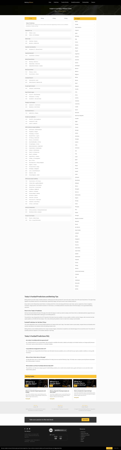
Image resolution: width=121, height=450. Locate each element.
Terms (82, 439)
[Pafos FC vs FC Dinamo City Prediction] (70, 152)
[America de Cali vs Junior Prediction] (70, 80)
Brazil (76, 83)
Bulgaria (77, 86)
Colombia (77, 100)
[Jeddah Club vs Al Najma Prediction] (70, 113)
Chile (76, 92)
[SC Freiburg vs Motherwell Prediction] (70, 138)
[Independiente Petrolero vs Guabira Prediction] (70, 66)
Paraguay (77, 206)
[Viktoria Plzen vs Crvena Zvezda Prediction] (70, 187)
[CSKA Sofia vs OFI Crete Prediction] (70, 197)
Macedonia (77, 180)
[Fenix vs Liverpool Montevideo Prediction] (70, 220)
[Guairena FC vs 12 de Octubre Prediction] (70, 105)
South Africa (77, 247)
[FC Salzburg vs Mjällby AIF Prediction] (70, 189)
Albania (76, 45)
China (76, 95)
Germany (77, 36)
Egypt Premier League (29, 92)
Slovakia (76, 241)
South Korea (77, 250)
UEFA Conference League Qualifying (32, 127)
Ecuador (77, 118)
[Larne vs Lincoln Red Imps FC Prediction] (70, 171)
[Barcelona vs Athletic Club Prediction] (70, 43)
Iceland (76, 142)
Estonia (76, 124)
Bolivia (76, 77)
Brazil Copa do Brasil (29, 69)
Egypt (76, 121)
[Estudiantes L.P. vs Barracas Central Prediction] (70, 49)
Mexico (76, 186)
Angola (76, 51)
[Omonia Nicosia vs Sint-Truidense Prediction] (70, 185)
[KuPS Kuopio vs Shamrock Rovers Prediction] (70, 129)
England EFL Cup (28, 30)
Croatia (76, 106)
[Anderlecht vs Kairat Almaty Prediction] (70, 201)
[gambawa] (58, 430)
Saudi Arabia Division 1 (29, 110)
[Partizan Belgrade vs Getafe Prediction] (70, 175)
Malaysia (77, 183)
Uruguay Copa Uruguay (29, 215)
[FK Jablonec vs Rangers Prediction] (70, 131)
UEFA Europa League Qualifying (31, 178)
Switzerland (77, 256)
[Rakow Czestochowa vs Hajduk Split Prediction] (70, 146)
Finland (76, 127)
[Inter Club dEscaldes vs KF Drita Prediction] (70, 142)
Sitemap (82, 438)
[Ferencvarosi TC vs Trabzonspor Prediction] (70, 199)
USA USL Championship (30, 207)
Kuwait (76, 171)
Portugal (77, 215)
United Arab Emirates (79, 271)
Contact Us (83, 436)
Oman (76, 203)
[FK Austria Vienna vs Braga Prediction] (70, 166)
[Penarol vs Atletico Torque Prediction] (70, 218)
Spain (76, 33)
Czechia (76, 97)
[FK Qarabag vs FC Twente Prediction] (70, 133)
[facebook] (25, 429)
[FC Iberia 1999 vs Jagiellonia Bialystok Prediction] (70, 183)
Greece (76, 133)
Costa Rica (77, 103)
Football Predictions (62, 11)
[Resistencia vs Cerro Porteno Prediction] (70, 107)
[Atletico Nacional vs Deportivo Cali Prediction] (70, 82)
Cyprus (76, 109)
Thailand (77, 259)
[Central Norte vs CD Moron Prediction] (70, 55)
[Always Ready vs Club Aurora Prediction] (70, 64)
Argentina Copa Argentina (30, 46)
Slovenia (77, 244)
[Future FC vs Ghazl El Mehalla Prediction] (70, 94)
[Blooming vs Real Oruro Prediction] (70, 61)
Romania (77, 221)
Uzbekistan (77, 280)
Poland (76, 212)
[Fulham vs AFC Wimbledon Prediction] (70, 35)
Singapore (77, 239)
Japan (76, 159)
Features (93, 2)
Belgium (77, 74)
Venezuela (77, 283)
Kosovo (76, 168)
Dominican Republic (79, 115)
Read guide (28, 398)
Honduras (77, 136)
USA (76, 277)
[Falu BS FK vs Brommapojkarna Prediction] (70, 119)
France (76, 42)
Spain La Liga (27, 38)
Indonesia (77, 147)
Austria (76, 62)
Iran (76, 150)
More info (116, 448)
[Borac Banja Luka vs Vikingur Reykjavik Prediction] (70, 162)
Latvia (76, 174)
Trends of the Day (64, 2)
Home (50, 2)
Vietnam (77, 286)
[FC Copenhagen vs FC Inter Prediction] (70, 144)
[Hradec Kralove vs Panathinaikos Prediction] (70, 148)
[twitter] (28, 429)
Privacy (82, 441)
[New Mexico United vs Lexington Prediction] (70, 212)
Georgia (76, 130)
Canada (76, 89)
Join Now (85, 419)
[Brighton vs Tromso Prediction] (70, 164)
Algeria (76, 48)
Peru (76, 209)
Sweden (76, 253)
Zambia (76, 289)
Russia (76, 224)
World (76, 21)
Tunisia (76, 262)
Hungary (77, 139)
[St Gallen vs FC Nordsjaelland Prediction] (70, 158)
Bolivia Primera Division (29, 59)
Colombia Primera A (29, 77)
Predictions (56, 2)
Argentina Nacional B (29, 53)
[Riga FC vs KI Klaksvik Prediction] (70, 154)
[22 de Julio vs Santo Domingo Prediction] (70, 88)
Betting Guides (86, 2)
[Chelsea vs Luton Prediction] (70, 33)
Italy (76, 39)
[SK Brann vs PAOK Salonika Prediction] (70, 150)
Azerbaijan (77, 65)
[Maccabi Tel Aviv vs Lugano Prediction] (70, 136)
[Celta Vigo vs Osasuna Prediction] (70, 41)
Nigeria (76, 197)
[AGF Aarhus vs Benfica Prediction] (70, 195)
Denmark (77, 112)
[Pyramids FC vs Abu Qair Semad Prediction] (70, 99)
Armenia (77, 56)
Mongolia (77, 189)
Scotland (77, 233)
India (76, 145)
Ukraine (76, 268)
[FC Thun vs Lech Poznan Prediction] (70, 203)
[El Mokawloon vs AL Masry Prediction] (70, 96)
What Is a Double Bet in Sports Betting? (83, 390)
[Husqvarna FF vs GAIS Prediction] (70, 121)
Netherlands (77, 195)
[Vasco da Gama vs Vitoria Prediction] (70, 74)
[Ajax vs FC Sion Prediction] (70, 160)
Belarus (76, 71)
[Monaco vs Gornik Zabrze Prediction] (70, 140)
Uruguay (77, 274)
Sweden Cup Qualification (30, 116)
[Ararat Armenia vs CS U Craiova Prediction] (70, 181)
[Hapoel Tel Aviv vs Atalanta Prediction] (70, 156)
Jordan (76, 162)
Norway (76, 200)
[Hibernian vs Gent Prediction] (70, 173)
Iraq (76, 153)
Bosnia (76, 80)
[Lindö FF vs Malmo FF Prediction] (70, 123)
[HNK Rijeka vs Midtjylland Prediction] (70, 169)
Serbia (76, 236)
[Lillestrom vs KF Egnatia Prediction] (70, 191)
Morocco (77, 192)
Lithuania (77, 177)
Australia (77, 59)
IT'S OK (109, 448)
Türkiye (76, 265)
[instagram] (30, 429)
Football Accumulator (75, 2)
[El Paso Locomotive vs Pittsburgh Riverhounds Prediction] (70, 210)
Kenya (76, 165)
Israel (76, 156)
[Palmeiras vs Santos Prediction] (70, 72)
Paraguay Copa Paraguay (30, 102)
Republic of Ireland (79, 218)
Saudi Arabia (77, 230)
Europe (76, 24)
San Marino (77, 227)
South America (78, 27)
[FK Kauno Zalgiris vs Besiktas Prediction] (70, 193)
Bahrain (76, 68)
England (77, 30)
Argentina (77, 53)
